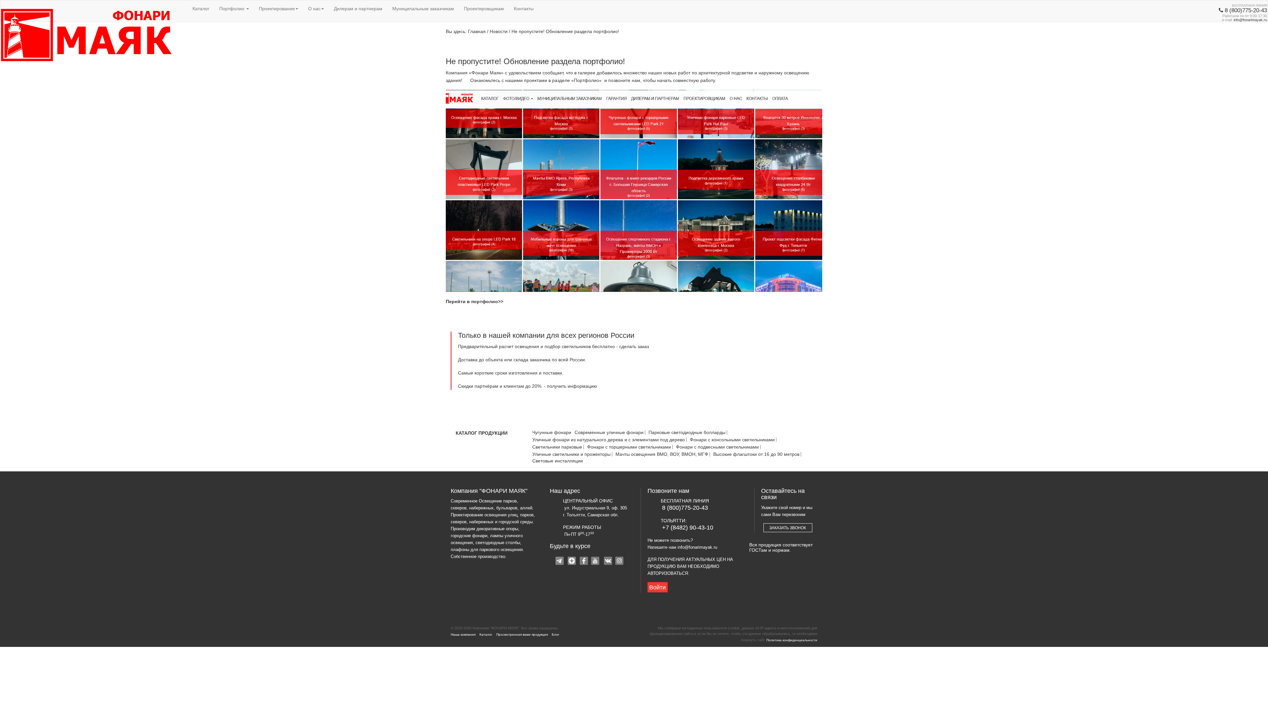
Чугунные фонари (551, 432)
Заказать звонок (787, 528)
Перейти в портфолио (472, 301)
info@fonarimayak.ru (1250, 20)
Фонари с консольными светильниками (732, 440)
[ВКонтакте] (608, 561)
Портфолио (232, 8)
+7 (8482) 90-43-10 (687, 527)
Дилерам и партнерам (358, 8)
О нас (314, 8)
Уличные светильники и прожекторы (571, 454)
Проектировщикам (484, 8)
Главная (477, 31)
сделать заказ (634, 346)
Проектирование (277, 8)
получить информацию (572, 386)
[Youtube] (596, 561)
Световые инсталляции (557, 461)
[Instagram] (620, 561)
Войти (657, 587)
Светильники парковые (557, 447)
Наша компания (463, 634)
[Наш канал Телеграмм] (560, 561)
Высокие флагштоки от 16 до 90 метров (756, 454)
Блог (555, 634)
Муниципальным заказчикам (423, 8)
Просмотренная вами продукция (522, 634)
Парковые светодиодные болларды (687, 432)
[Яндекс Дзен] (572, 561)
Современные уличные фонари (609, 432)
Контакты (524, 8)
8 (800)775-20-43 (685, 507)
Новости (499, 31)
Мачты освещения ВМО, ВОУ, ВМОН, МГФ (662, 454)
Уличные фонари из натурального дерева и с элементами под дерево (608, 440)
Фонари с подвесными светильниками (717, 447)
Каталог (201, 8)
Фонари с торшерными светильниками (629, 447)
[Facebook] (584, 561)
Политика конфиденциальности (791, 640)
